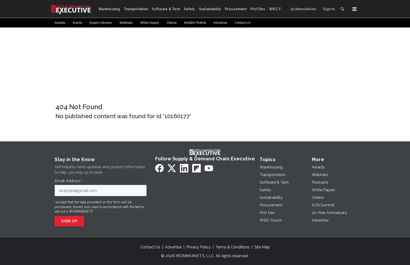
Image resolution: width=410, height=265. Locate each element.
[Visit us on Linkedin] (184, 168)
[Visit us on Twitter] (172, 168)
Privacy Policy (104, 211)
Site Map (262, 247)
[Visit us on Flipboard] (196, 168)
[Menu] (354, 9)
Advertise (173, 247)
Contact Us (150, 247)
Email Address (69, 181)
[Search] (342, 9)
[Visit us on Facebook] (159, 168)
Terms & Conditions (232, 247)
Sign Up (69, 221)
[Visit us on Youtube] (209, 168)
